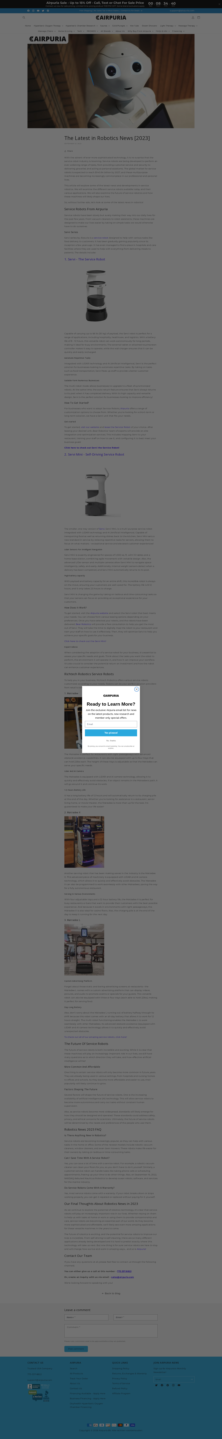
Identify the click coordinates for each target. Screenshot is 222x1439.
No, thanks (111, 740)
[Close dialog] (136, 689)
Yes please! (111, 732)
